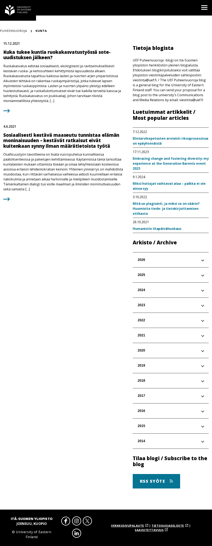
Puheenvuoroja (13, 31)
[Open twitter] (87, 521)
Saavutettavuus (149, 530)
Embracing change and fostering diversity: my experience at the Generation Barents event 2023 (171, 163)
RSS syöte (153, 481)
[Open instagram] (76, 521)
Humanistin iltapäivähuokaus (157, 228)
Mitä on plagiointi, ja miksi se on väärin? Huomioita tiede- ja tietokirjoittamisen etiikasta (166, 208)
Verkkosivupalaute (127, 526)
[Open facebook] (65, 521)
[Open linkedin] (76, 534)
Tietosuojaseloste (168, 526)
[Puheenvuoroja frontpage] (18, 10)
